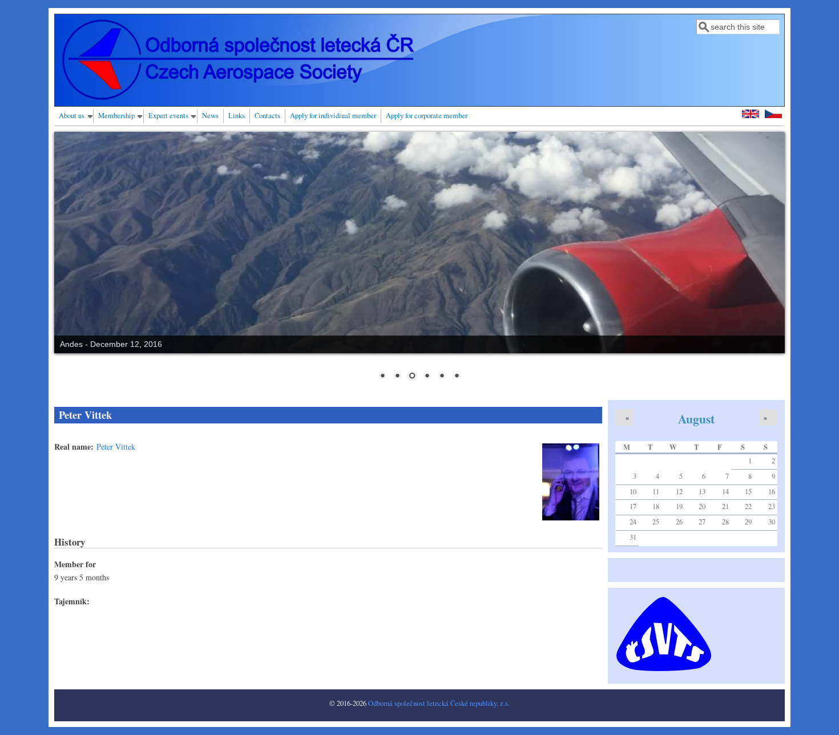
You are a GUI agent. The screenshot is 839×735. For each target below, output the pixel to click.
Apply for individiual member (333, 115)
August (696, 418)
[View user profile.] (570, 517)
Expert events (168, 115)
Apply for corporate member (426, 115)
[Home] (238, 97)
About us (71, 115)
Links (236, 115)
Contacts (267, 115)
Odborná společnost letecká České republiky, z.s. (439, 703)
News (210, 115)
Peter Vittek (115, 446)
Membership (116, 115)
